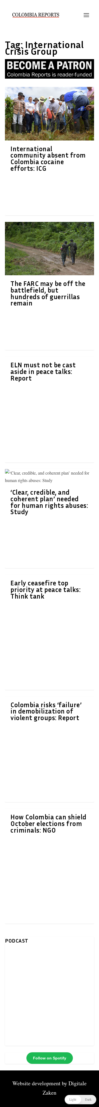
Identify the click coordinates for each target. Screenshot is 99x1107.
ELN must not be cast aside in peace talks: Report (43, 371)
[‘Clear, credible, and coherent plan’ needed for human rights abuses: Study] (49, 476)
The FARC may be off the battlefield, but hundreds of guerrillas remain (48, 293)
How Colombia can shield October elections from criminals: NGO (48, 823)
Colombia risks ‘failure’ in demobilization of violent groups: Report (46, 711)
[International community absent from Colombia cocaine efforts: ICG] (49, 113)
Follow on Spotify (49, 1058)
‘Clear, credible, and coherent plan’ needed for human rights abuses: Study (49, 502)
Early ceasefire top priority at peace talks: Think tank (45, 589)
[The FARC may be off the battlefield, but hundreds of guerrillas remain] (49, 248)
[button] (80, 1099)
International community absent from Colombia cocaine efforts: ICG (48, 158)
